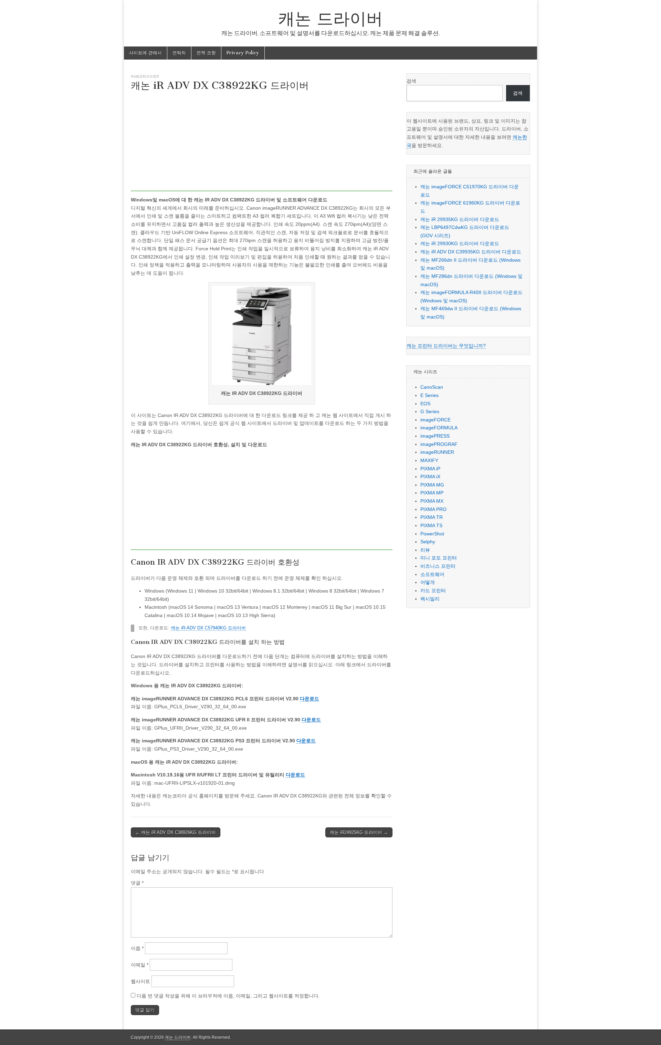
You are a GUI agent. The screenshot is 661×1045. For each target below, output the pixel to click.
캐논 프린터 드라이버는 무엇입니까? (446, 345)
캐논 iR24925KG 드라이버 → (359, 832)
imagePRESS (435, 436)
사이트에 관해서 (145, 53)
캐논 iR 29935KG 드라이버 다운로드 (459, 219)
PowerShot (432, 533)
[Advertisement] (261, 143)
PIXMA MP (431, 492)
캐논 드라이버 (330, 18)
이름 (137, 948)
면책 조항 (206, 53)
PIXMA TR (431, 517)
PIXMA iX (430, 476)
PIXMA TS (431, 525)
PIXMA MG (432, 485)
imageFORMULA (439, 427)
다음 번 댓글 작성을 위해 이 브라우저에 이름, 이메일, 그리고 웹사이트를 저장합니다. (228, 996)
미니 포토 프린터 (438, 558)
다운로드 (309, 698)
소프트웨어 (432, 574)
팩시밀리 (430, 599)
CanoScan (431, 387)
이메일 (139, 965)
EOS (425, 403)
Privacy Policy (243, 53)
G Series (429, 411)
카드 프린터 (433, 590)
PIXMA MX (431, 501)
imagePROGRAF (439, 444)
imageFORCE (435, 419)
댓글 (137, 883)
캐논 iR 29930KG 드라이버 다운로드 (459, 243)
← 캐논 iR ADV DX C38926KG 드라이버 (175, 832)
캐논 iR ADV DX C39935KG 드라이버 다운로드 (470, 251)
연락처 (179, 53)
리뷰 (425, 550)
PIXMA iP (430, 468)
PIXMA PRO (433, 509)
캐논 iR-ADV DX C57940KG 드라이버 (208, 628)
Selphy (427, 541)
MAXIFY (429, 460)
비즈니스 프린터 (437, 566)
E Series (429, 395)
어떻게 (427, 582)
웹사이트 (140, 981)
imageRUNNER (145, 76)
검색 (411, 81)
